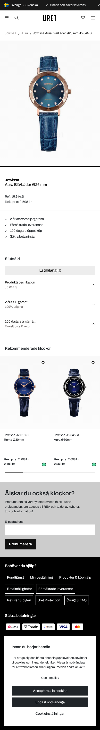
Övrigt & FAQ (77, 600)
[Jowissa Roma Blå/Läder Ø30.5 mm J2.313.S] (25, 392)
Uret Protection (48, 600)
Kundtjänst (15, 577)
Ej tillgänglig (50, 270)
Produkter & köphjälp (75, 577)
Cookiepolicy (50, 678)
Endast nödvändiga (50, 702)
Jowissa (10, 33)
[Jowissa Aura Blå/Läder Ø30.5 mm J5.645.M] (75, 392)
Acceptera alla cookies (50, 691)
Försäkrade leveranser (26, 225)
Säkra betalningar (22, 236)
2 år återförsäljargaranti (26, 219)
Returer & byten (19, 600)
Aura (24, 33)
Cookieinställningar (50, 713)
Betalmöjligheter (19, 589)
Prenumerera (20, 544)
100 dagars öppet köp (25, 230)
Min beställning (41, 577)
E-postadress (14, 521)
